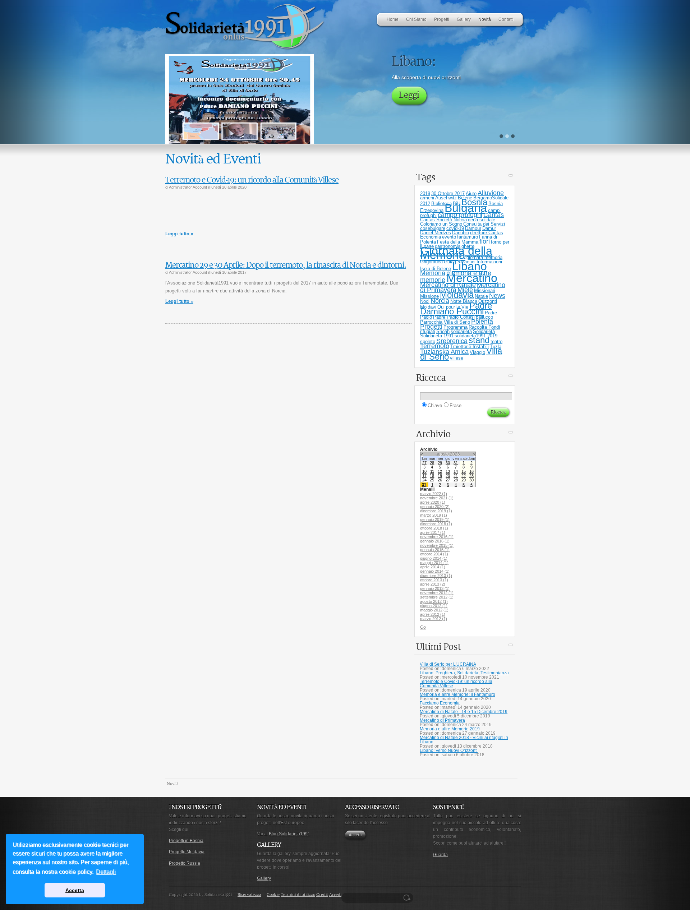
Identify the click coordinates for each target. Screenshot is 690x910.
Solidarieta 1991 (437, 335)
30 (448, 463)
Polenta (482, 321)
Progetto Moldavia (186, 851)
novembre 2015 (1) (437, 545)
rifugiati (427, 331)
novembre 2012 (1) (437, 593)
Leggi (409, 112)
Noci (424, 301)
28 (432, 463)
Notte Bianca (463, 301)
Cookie (273, 894)
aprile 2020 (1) (432, 502)
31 (456, 463)
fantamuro (467, 237)
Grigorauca (431, 261)
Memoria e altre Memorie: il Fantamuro (457, 694)
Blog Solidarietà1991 (289, 833)
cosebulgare (432, 228)
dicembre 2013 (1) (436, 575)
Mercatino (471, 278)
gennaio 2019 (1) (435, 519)
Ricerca (407, 898)
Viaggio (477, 352)
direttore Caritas (486, 232)
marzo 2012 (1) (433, 618)
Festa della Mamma (457, 242)
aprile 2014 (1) (432, 567)
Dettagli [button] (106, 872)
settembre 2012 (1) (437, 597)
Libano (469, 266)
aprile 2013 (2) (432, 584)
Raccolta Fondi (484, 327)
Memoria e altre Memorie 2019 (450, 728)
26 (440, 480)
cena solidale (481, 219)
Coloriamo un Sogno (441, 224)
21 (456, 476)
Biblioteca (441, 203)
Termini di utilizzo (298, 894)
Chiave (435, 405)
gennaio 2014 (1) (435, 571)
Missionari (484, 290)
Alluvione (491, 193)
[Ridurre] (510, 176)
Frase (455, 405)
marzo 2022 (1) (433, 493)
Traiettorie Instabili (469, 346)
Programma (455, 327)
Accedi (355, 835)
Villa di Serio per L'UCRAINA (448, 664)
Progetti (431, 326)
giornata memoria (484, 257)
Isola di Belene (435, 268)
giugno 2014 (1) (433, 558)
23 (471, 476)
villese (456, 358)
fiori (484, 241)
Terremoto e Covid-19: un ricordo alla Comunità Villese (252, 180)
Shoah (443, 331)
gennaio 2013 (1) (435, 588)
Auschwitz (446, 197)
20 (448, 476)
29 (440, 463)
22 (463, 476)
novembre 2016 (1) (437, 537)
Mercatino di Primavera (442, 720)
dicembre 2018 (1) (436, 524)
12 (440, 471)
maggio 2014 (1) (434, 562)
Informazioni (489, 261)
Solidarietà (484, 331)
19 (440, 476)
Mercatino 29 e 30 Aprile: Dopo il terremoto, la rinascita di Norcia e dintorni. (285, 265)
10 (424, 471)
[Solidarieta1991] (245, 48)
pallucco (484, 317)
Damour (473, 228)
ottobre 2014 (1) (434, 554)
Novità (173, 783)
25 (432, 480)
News (497, 295)
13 (448, 471)
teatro (496, 341)
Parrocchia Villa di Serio (445, 322)
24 (424, 480)
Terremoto (434, 346)
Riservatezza (249, 894)
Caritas (493, 214)
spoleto (427, 341)
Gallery (264, 878)
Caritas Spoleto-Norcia (443, 219)
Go (423, 627)
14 (456, 471)
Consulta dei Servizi (484, 224)
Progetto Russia (184, 863)
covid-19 (455, 228)
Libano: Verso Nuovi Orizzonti (449, 750)
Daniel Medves (435, 232)
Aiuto (471, 193)
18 (432, 476)
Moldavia (457, 295)
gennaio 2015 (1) (435, 550)
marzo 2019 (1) (433, 515)
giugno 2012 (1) (433, 606)
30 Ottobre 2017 (448, 193)
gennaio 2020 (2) (435, 506)
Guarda (440, 854)
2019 (425, 193)
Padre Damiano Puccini (456, 308)
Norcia (440, 300)
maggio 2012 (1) (434, 610)
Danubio (460, 232)
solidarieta (461, 331)
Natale (481, 296)
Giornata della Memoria (456, 253)
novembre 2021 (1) (437, 498)
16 (471, 471)
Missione (429, 296)
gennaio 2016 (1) (435, 541)
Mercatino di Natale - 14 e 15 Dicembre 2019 (463, 711)
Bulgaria (466, 208)
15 (463, 471)
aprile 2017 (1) (432, 532)
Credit (322, 894)
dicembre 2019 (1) (436, 511)
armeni (427, 197)
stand (479, 340)
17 (424, 476)
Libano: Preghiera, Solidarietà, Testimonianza (464, 672)
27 (424, 463)
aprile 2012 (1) (432, 614)
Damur (489, 228)
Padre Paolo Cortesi (454, 317)
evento (449, 237)
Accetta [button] (74, 890)
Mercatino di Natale (448, 284)
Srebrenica (452, 341)
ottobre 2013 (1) (434, 580)
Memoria (432, 273)
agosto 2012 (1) (434, 601)
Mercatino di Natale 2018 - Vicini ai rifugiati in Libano (464, 739)
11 (432, 471)
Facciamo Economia (440, 703)
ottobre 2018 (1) (434, 528)
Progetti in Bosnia (186, 840)
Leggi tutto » (179, 233)
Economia (430, 237)
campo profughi (460, 214)
